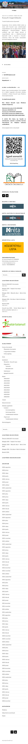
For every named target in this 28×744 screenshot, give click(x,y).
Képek (3, 716)
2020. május (5, 653)
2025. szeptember (6, 488)
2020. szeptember (6, 644)
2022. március (5, 594)
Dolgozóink (7, 364)
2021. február (5, 633)
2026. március (5, 479)
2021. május (5, 624)
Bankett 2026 (5, 303)
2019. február (5, 695)
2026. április (5, 476)
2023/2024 (7, 387)
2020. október (5, 641)
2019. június (5, 683)
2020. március (5, 659)
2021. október (5, 609)
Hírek (3, 357)
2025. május (5, 499)
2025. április (5, 502)
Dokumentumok (6, 402)
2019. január (5, 698)
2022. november (6, 570)
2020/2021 (6, 392)
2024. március (5, 532)
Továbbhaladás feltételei (12, 414)
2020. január (5, 665)
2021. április (5, 627)
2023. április (5, 556)
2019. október (5, 674)
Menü (14, 10)
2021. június (5, 621)
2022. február (5, 597)
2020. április (5, 656)
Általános (7, 64)
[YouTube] (7, 195)
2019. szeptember (6, 677)
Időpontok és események (8, 713)
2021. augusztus (6, 615)
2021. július (5, 618)
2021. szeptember (6, 612)
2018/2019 (6, 396)
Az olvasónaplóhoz (10, 410)
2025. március (5, 505)
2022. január (5, 600)
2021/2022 (6, 385)
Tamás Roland (18, 15)
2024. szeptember (6, 514)
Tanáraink (8, 366)
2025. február (5, 508)
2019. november (6, 671)
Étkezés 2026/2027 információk (10, 284)
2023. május (5, 553)
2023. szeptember (6, 544)
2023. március (5, 559)
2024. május (5, 526)
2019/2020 (7, 394)
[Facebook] (3, 195)
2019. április (5, 689)
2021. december (6, 603)
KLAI (11, 3)
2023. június (5, 550)
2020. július (5, 647)
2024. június (5, 523)
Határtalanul (7, 371)
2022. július (5, 582)
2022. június (5, 585)
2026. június (5, 470)
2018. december (6, 701)
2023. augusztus (6, 547)
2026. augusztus (6, 467)
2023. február (5, 562)
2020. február (5, 662)
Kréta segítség (7, 353)
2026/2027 (7, 378)
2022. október (5, 573)
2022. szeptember (6, 576)
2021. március (5, 630)
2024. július (5, 520)
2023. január (5, 565)
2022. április (5, 591)
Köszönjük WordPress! (7, 740)
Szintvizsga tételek (10, 412)
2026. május (5, 473)
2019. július (5, 680)
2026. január (5, 482)
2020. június (5, 650)
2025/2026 (7, 381)
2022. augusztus (6, 579)
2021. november (6, 606)
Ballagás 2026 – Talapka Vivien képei (11, 288)
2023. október (5, 541)
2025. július (5, 494)
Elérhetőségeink (6, 422)
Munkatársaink (9, 368)
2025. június (5, 497)
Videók (4, 400)
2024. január (5, 535)
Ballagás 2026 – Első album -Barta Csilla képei (13, 299)
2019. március (5, 692)
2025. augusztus (6, 491)
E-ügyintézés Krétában (10, 351)
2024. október (5, 511)
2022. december (6, 567)
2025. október (5, 485)
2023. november (6, 538)
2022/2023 (7, 390)
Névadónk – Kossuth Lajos (10, 362)
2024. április (5, 529)
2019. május (5, 686)
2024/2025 (7, 383)
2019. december (6, 668)
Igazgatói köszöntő (8, 373)
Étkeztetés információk (10, 349)
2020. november (6, 638)
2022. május (5, 588)
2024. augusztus (6, 517)
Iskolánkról (5, 360)
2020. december (6, 636)
